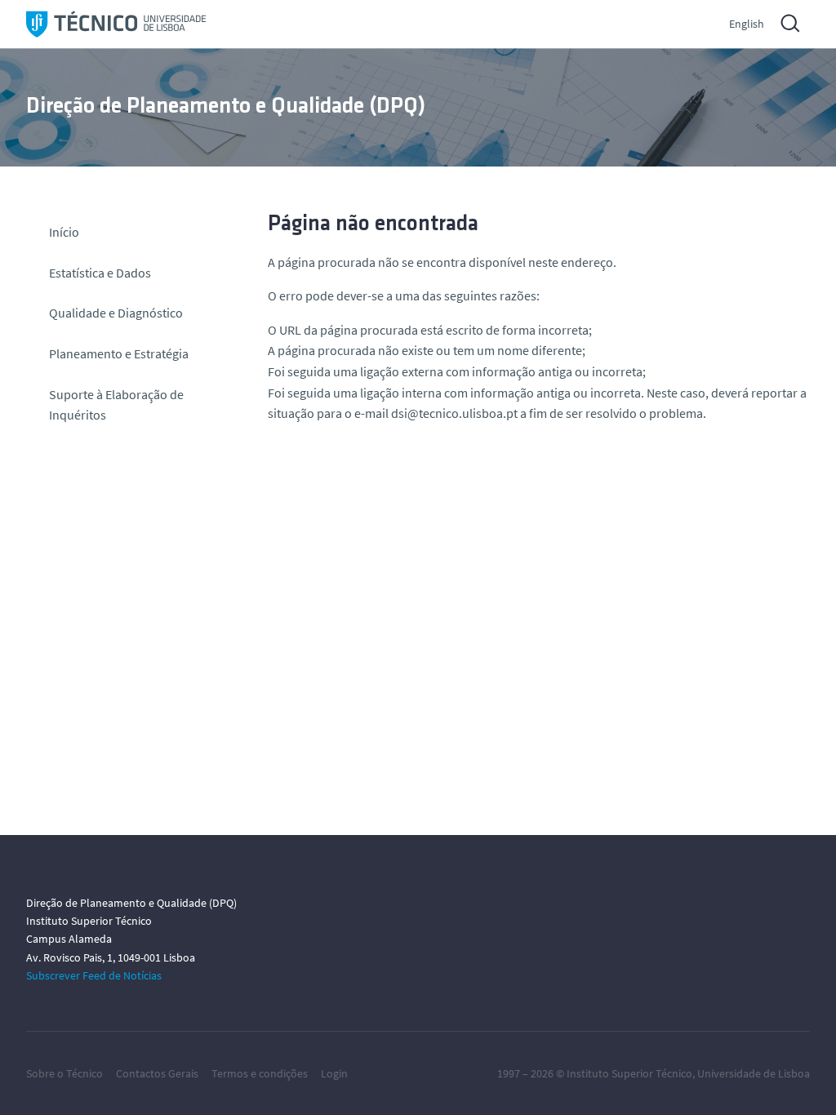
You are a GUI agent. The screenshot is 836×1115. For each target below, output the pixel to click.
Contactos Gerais (157, 1073)
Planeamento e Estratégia (119, 353)
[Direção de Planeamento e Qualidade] (116, 24)
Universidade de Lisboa (753, 1073)
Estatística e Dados (100, 272)
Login (334, 1073)
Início (64, 232)
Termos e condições (259, 1073)
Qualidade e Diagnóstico (116, 312)
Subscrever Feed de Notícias (94, 975)
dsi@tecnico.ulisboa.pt (454, 413)
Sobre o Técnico (64, 1073)
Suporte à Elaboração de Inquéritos (116, 405)
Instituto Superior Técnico (629, 1073)
